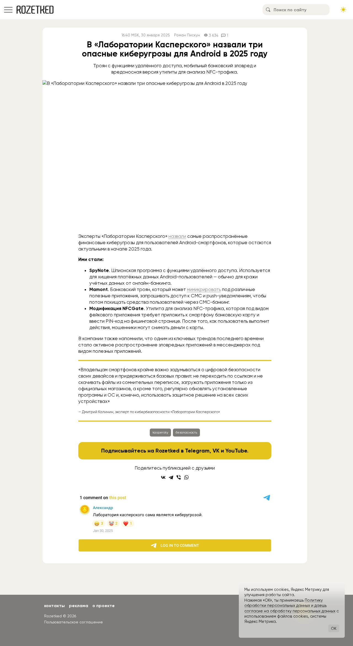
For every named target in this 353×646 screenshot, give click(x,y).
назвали (177, 236)
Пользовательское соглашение (73, 622)
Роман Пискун (187, 35)
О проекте (103, 605)
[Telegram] (171, 477)
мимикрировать (204, 289)
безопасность (186, 432)
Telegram (197, 450)
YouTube (236, 450)
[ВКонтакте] (163, 477)
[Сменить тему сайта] (343, 9)
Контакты (54, 605)
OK (333, 628)
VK (216, 450)
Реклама (78, 605)
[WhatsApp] (186, 477)
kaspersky (160, 432)
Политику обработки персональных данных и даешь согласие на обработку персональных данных (289, 605)
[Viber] (178, 477)
